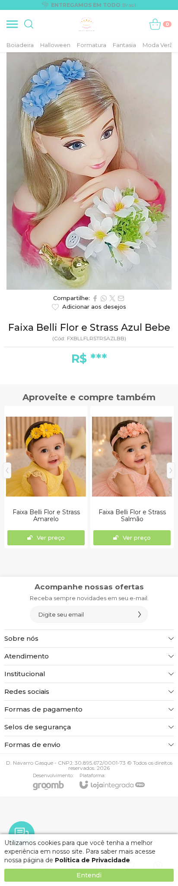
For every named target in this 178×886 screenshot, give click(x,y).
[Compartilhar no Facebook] (95, 298)
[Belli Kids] (86, 24)
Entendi (89, 875)
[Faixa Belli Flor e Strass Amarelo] (46, 477)
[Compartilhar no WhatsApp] (104, 298)
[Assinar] (139, 614)
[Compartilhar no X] (112, 298)
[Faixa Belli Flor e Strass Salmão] (132, 477)
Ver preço (51, 537)
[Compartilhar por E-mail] (121, 298)
